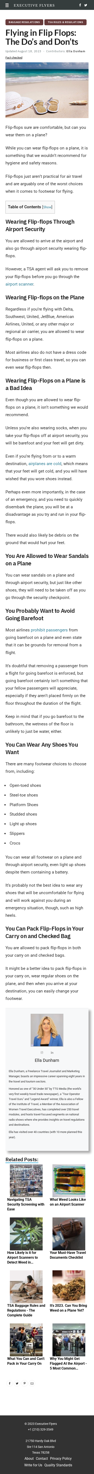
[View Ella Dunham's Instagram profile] (42, 1053)
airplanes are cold (44, 463)
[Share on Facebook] (9, 1383)
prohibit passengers (49, 630)
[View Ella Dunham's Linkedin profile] (52, 1053)
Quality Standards (58, 1465)
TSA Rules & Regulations (65, 22)
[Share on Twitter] (17, 1383)
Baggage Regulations (24, 22)
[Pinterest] (24, 1383)
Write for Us (33, 1465)
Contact (42, 1458)
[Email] (32, 1383)
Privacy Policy (61, 1458)
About (29, 1458)
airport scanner (19, 284)
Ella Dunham (75, 51)
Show (47, 207)
